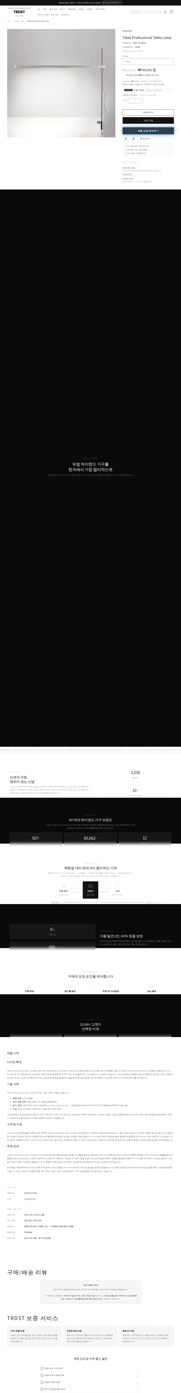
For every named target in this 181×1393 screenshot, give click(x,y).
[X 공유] (133, 138)
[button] (38, 9)
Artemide (127, 30)
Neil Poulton (139, 42)
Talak (137, 46)
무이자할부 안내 (156, 81)
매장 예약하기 (128, 174)
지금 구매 (148, 120)
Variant (126, 56)
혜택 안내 (144, 81)
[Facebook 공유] (126, 138)
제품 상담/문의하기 (148, 130)
